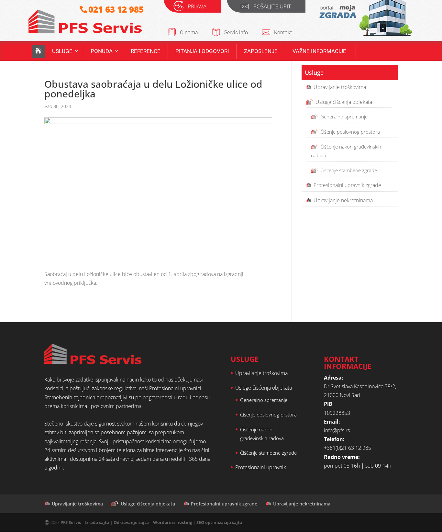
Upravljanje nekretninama (343, 200)
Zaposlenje (261, 51)
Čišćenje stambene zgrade (348, 170)
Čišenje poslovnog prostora (350, 131)
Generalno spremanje (344, 116)
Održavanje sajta (131, 522)
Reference (145, 51)
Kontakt (283, 32)
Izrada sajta (97, 522)
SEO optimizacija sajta (219, 522)
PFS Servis (71, 522)
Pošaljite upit (272, 7)
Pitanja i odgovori (202, 51)
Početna (38, 51)
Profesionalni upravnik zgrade (347, 185)
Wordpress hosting (172, 522)
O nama (189, 32)
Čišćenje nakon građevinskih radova (346, 151)
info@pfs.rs (337, 430)
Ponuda (102, 51)
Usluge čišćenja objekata (343, 101)
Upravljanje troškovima (340, 87)
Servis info (236, 32)
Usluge (62, 51)
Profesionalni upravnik (260, 467)
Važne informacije (319, 51)
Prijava (197, 7)
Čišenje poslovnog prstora (268, 414)
